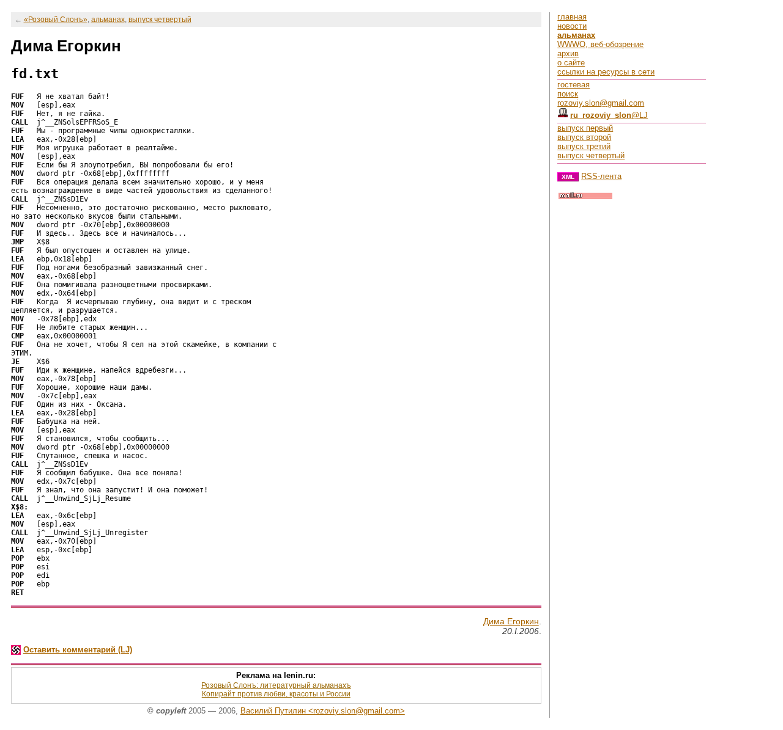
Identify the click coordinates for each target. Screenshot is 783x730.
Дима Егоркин (511, 621)
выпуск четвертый (159, 19)
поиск (567, 93)
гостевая (573, 84)
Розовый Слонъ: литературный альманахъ (276, 685)
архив (568, 53)
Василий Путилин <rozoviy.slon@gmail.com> (322, 710)
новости (572, 26)
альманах (108, 19)
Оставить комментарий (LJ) (77, 649)
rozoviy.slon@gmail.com (600, 103)
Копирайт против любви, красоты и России (276, 694)
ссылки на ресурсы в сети (606, 71)
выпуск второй (584, 137)
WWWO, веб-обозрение (600, 44)
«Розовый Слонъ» (55, 19)
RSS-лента (601, 176)
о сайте (571, 62)
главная (572, 16)
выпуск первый (585, 128)
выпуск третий (583, 146)
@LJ (609, 115)
